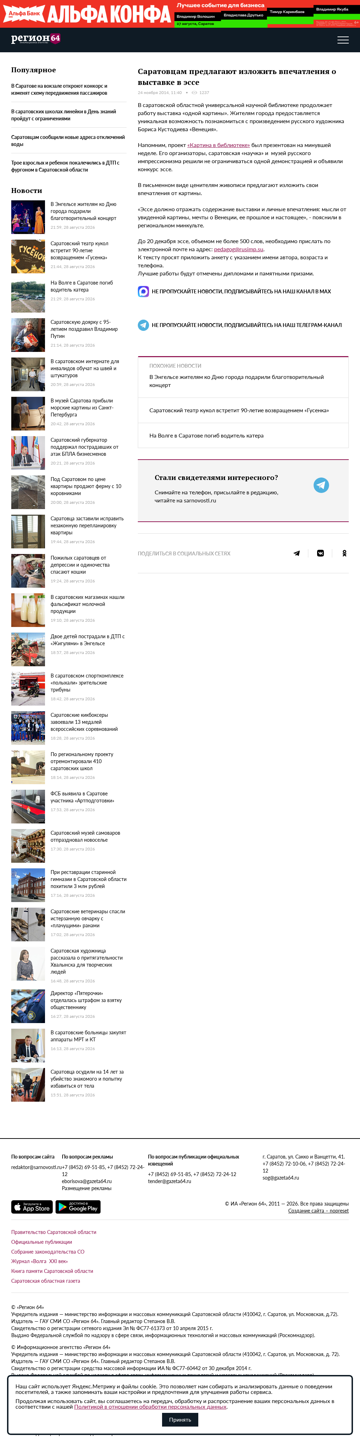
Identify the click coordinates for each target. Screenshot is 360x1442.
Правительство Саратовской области (53, 1231)
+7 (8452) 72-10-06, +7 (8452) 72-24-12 (304, 1167)
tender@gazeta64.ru (169, 1180)
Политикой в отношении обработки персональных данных (150, 1406)
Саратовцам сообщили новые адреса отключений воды (68, 140)
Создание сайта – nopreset (318, 1210)
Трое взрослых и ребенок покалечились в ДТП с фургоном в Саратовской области (65, 166)
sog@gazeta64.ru (281, 1177)
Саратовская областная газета (45, 1280)
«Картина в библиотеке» (218, 145)
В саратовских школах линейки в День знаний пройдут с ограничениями (63, 115)
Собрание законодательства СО (47, 1251)
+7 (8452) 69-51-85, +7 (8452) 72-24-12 (103, 1170)
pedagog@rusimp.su (238, 249)
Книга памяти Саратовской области (52, 1270)
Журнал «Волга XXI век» (39, 1260)
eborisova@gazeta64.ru (87, 1180)
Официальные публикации (41, 1241)
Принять (180, 1419)
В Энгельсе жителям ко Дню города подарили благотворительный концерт (236, 381)
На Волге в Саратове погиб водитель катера (206, 435)
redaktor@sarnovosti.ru (36, 1166)
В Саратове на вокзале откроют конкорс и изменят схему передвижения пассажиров (59, 89)
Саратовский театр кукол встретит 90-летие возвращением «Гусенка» (239, 410)
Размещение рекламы (86, 1187)
